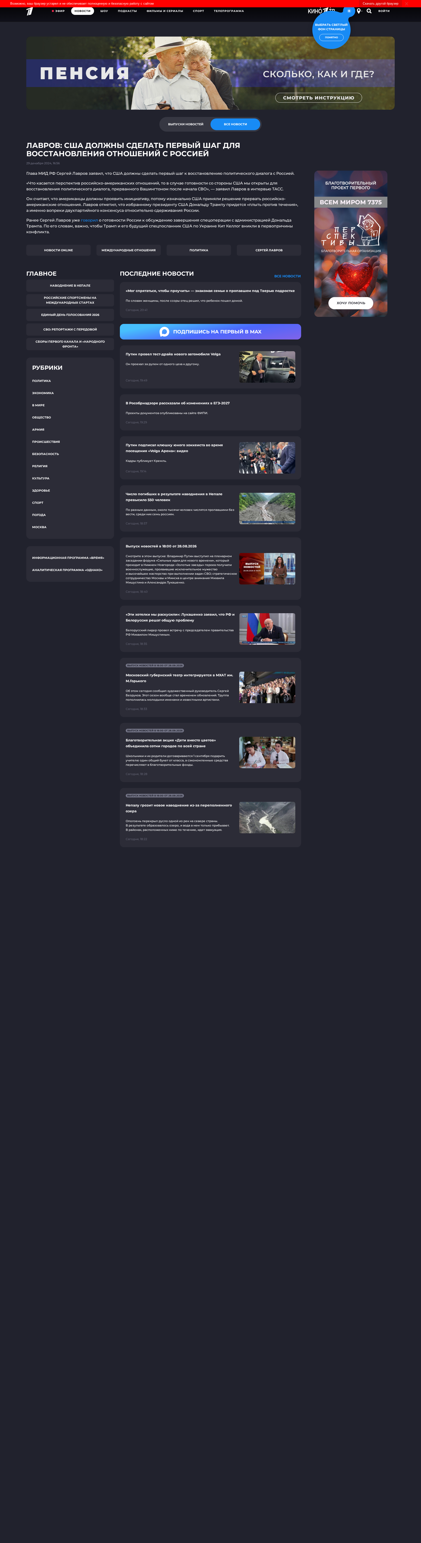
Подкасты (127, 11)
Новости (83, 11)
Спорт (198, 11)
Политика (199, 250)
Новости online (58, 250)
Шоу (104, 11)
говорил (89, 220)
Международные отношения (129, 250)
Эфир (60, 11)
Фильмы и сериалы (165, 11)
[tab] (185, 124)
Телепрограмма (229, 11)
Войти (384, 11)
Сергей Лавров (269, 250)
